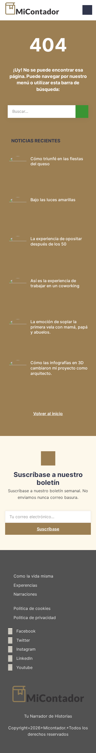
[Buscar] (82, 111)
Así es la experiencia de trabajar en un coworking (54, 283)
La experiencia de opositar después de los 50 (56, 241)
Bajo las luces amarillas (53, 199)
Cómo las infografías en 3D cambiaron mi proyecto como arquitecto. (59, 368)
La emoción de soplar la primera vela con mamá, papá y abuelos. (59, 327)
